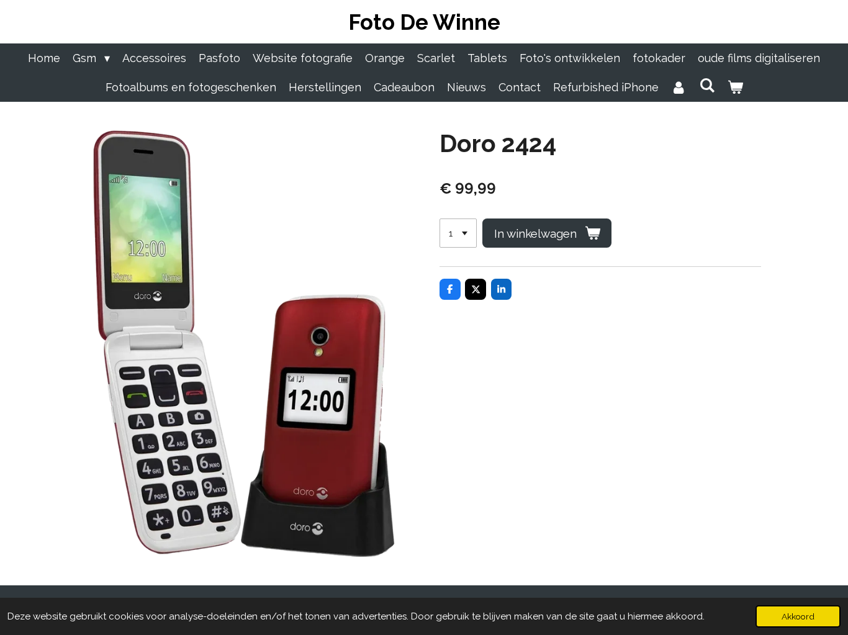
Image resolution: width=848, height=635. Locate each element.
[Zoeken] (707, 85)
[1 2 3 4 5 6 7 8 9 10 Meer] (458, 233)
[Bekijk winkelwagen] (735, 87)
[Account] (679, 87)
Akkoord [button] (798, 616)
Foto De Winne (424, 22)
